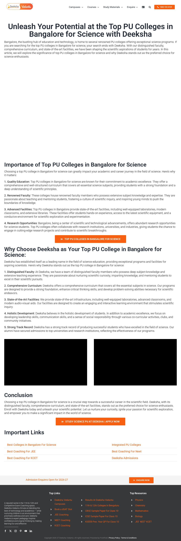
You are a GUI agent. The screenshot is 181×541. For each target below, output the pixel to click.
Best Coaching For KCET (22, 458)
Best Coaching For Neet (127, 451)
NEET (142, 521)
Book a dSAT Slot (63, 509)
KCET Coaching (62, 525)
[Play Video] (45, 362)
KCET (149, 521)
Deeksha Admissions (125, 458)
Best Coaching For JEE (21, 451)
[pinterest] (21, 531)
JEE (137, 521)
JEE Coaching (61, 514)
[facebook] (5, 531)
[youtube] (26, 531)
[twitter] (10, 531)
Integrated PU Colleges (126, 444)
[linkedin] (31, 531)
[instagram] (15, 531)
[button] (150, 7)
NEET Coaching (62, 520)
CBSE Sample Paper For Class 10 (101, 511)
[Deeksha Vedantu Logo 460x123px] (19, 4)
